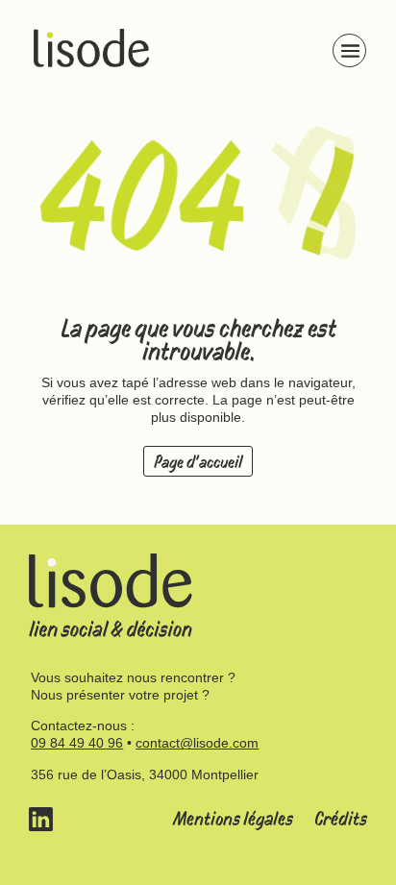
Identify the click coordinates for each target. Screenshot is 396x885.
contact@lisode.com (197, 742)
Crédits (340, 819)
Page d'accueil (198, 463)
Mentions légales (233, 819)
